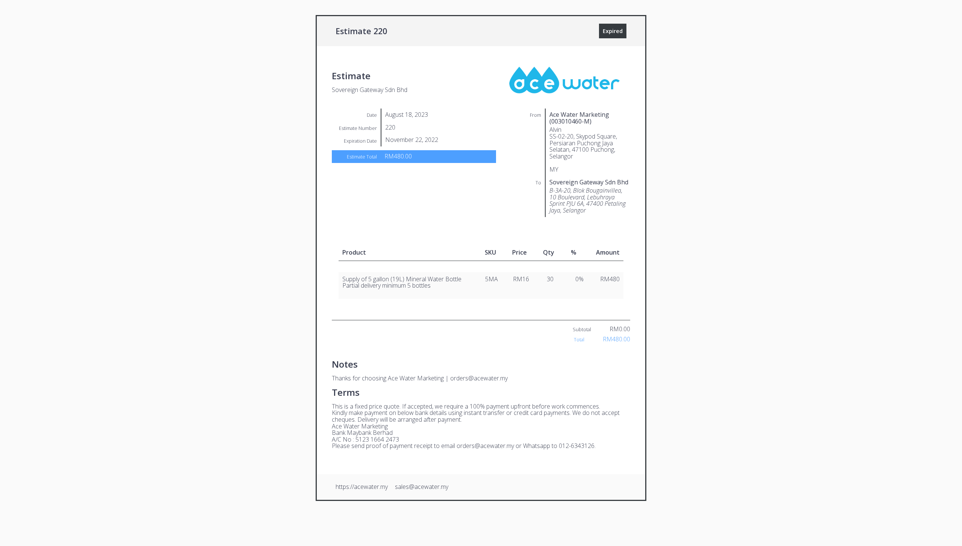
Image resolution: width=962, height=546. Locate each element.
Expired (613, 31)
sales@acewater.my (421, 487)
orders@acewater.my (479, 378)
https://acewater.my (362, 487)
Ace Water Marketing (416, 378)
